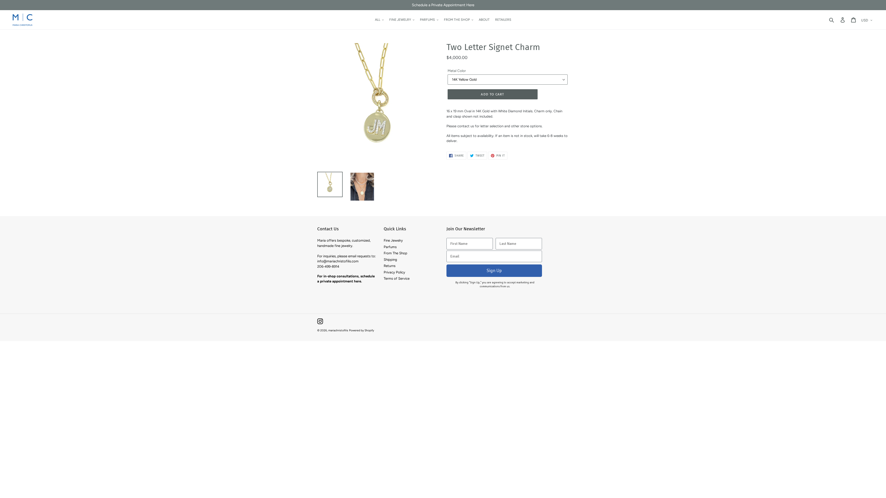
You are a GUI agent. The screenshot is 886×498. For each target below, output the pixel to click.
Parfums (390, 247)
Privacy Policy (394, 272)
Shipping (390, 260)
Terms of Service (397, 278)
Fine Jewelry (393, 240)
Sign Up (494, 270)
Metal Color (457, 71)
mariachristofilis (338, 330)
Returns (389, 266)
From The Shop (395, 253)
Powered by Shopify (361, 330)
